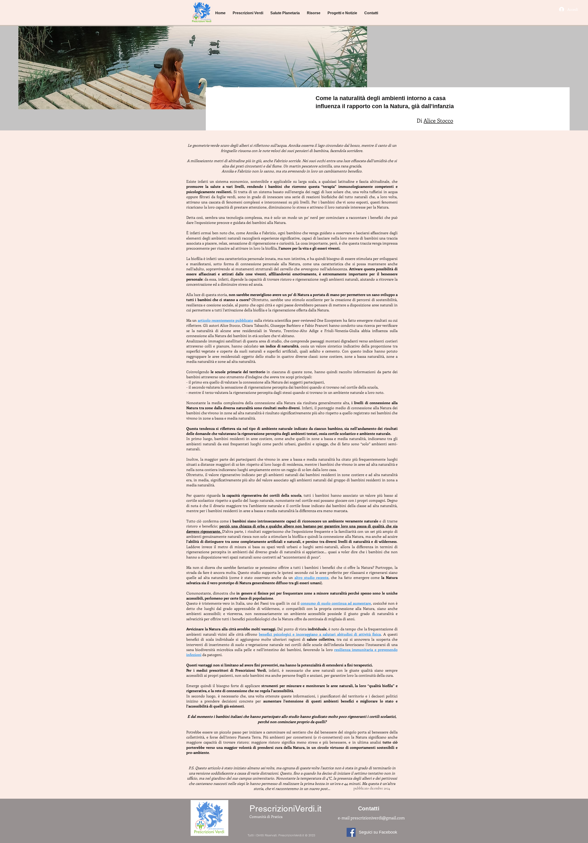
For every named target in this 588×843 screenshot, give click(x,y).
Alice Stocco (438, 120)
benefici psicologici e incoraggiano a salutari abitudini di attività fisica (320, 634)
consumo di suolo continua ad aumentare (336, 603)
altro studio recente (311, 577)
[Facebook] (351, 832)
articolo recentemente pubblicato (225, 320)
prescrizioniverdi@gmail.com (378, 817)
